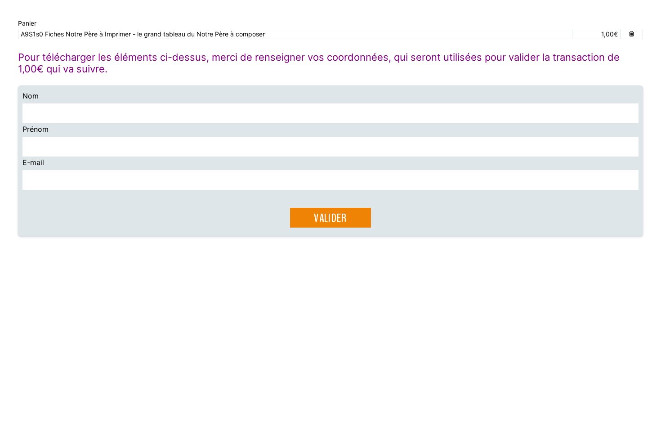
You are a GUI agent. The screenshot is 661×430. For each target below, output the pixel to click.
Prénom (35, 129)
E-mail (33, 162)
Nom (30, 95)
